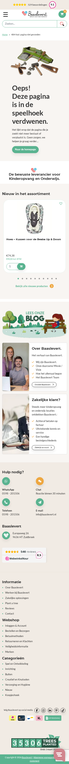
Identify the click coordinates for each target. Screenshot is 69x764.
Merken (9, 651)
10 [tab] (56, 278)
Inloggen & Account (15, 625)
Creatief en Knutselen (17, 679)
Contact (9, 613)
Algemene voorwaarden (45, 757)
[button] (34, 4)
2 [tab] (22, 278)
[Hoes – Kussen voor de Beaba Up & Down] (35, 219)
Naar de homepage (25, 149)
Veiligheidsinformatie (16, 646)
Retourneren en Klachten (19, 641)
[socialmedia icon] (36, 710)
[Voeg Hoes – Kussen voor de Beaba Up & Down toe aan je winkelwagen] (21, 266)
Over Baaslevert (14, 587)
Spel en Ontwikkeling (16, 663)
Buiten (8, 674)
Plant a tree (11, 603)
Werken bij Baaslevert (17, 592)
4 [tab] (30, 278)
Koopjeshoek (12, 695)
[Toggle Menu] (6, 14)
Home (5, 34)
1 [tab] (18, 278)
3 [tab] (26, 278)
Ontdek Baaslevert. (43, 384)
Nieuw (8, 689)
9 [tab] (51, 278)
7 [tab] (43, 278)
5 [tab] (35, 278)
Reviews (9, 608)
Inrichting (10, 669)
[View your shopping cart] (62, 14)
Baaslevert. (27, 757)
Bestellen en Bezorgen (17, 630)
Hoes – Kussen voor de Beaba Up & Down (33, 239)
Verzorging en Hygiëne (17, 684)
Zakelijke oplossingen (17, 598)
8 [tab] (47, 278)
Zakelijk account (42, 447)
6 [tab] (39, 278)
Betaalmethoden (14, 636)
